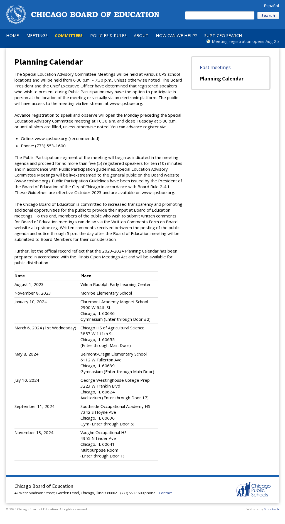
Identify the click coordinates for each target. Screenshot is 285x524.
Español (271, 5)
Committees (69, 35)
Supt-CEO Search (223, 35)
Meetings (37, 35)
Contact (165, 492)
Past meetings (215, 67)
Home (12, 35)
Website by (263, 509)
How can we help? (176, 35)
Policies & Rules (108, 35)
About (141, 35)
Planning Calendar (222, 78)
